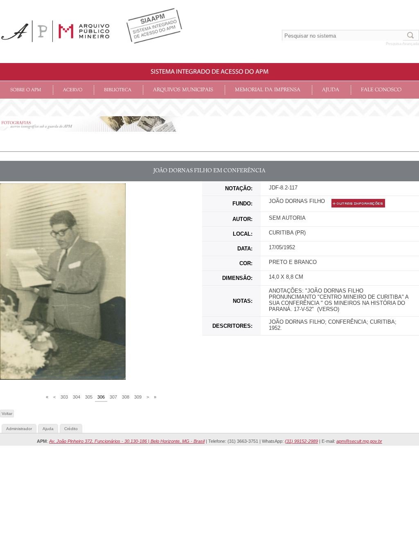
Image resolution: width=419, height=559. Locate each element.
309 (138, 396)
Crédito (71, 428)
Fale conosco (381, 89)
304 (76, 396)
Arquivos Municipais (183, 89)
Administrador (19, 428)
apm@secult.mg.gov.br (359, 441)
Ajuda (330, 89)
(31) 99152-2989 (301, 441)
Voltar (7, 413)
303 (64, 396)
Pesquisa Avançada (402, 44)
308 (125, 396)
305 (88, 396)
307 (113, 396)
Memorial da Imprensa (267, 89)
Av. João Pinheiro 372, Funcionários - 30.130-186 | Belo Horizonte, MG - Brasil (127, 441)
